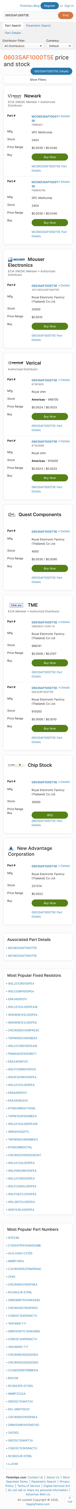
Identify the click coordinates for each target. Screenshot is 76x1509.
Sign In (69, 5)
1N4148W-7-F (17, 1323)
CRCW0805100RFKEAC (23, 1030)
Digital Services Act (57, 1486)
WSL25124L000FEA (21, 1163)
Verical (24, 365)
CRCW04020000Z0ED (23, 1362)
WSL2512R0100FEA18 (22, 1046)
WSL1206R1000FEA (21, 991)
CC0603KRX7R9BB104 (23, 1370)
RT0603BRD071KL (20, 1147)
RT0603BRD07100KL (22, 1108)
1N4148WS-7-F (18, 1347)
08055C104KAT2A (20, 1401)
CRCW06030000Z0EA (23, 1354)
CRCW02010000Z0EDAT (24, 1155)
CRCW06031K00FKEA (22, 1417)
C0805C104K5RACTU (22, 1315)
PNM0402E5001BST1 (22, 1053)
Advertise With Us (38, 1494)
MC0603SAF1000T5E (22, 948)
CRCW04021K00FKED (23, 1308)
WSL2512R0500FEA (21, 1178)
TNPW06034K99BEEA (23, 1139)
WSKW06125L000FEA (22, 1014)
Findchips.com (5, 6)
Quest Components (39, 514)
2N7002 (13, 1432)
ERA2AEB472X (18, 1061)
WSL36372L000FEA (21, 1202)
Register (49, 5)
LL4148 (13, 1464)
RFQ (50, 815)
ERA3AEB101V (17, 999)
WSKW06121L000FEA (22, 1022)
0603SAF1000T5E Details (51, 71)
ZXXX (11, 1276)
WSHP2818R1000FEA (22, 1077)
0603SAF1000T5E (44, 285)
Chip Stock (39, 765)
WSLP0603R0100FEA (22, 1170)
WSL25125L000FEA (21, 1085)
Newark (31, 100)
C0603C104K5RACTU (22, 1339)
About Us (53, 1477)
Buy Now (50, 157)
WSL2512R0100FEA (21, 983)
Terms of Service (28, 1486)
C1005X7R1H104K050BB (24, 1245)
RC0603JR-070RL (20, 1456)
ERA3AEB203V (18, 1100)
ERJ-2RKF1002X (19, 1409)
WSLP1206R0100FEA (22, 1069)
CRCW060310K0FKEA (22, 1284)
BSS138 (13, 1378)
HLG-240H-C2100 (20, 1253)
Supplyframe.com (38, 1504)
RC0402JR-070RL (20, 1292)
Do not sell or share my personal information (38, 1490)
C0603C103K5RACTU (22, 1448)
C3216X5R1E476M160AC (24, 1269)
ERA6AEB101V (17, 1092)
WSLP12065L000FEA (22, 1186)
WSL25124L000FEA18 (22, 1124)
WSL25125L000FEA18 (22, 1007)
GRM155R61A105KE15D (23, 1425)
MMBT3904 (16, 1261)
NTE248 (13, 1237)
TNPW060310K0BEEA (22, 1038)
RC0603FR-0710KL (20, 1386)
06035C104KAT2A (20, 1440)
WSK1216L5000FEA (21, 1209)
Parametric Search (43, 1481)
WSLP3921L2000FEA (22, 1194)
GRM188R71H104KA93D (24, 1300)
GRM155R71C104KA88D (24, 1331)
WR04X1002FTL (18, 1131)
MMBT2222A (17, 1393)
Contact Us (35, 1477)
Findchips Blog (30, 5)
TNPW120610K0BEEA (22, 1116)
